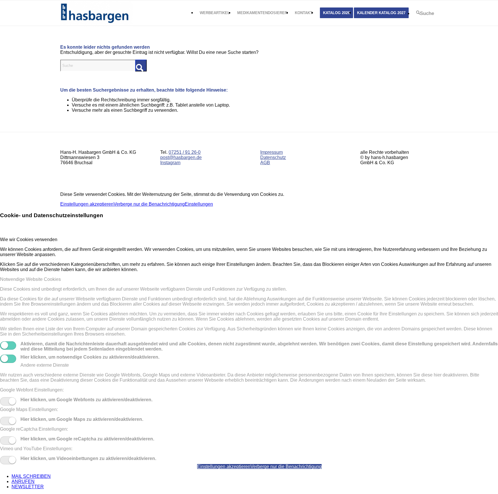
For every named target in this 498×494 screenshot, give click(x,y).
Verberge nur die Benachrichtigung (149, 204)
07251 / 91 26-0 (185, 152)
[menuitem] (214, 13)
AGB (265, 162)
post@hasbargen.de (181, 157)
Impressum (271, 152)
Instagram (170, 162)
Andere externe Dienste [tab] (44, 365)
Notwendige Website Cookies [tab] (30, 279)
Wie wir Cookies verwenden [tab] (28, 239)
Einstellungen (199, 204)
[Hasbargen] (96, 13)
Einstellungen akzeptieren (87, 204)
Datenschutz (273, 157)
